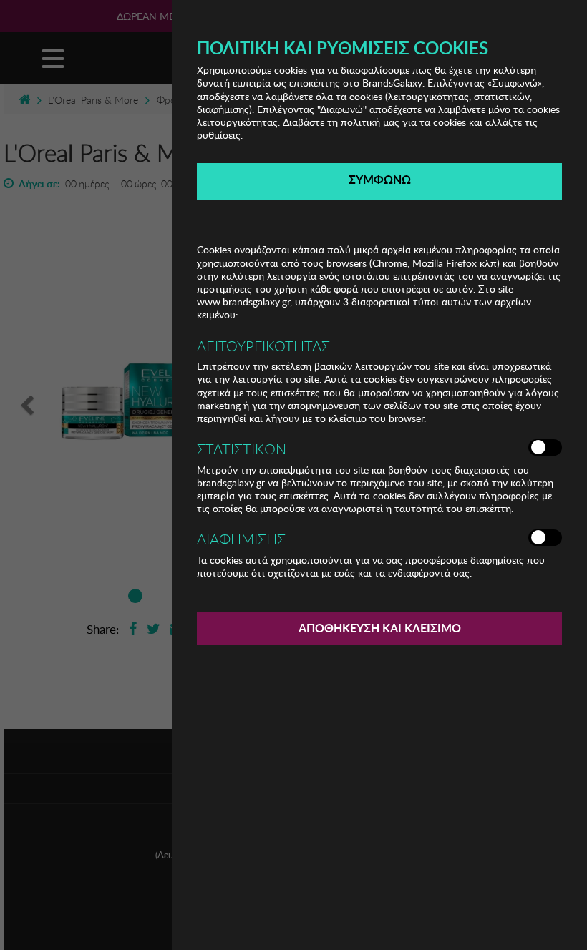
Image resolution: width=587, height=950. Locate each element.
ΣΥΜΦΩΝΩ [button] (380, 179)
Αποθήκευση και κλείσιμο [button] (380, 628)
